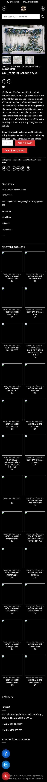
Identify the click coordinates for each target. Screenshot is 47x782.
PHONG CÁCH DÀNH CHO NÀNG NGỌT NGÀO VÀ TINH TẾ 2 (12, 463)
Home (5, 67)
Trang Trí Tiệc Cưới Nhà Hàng (25, 67)
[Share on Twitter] (14, 168)
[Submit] (42, 16)
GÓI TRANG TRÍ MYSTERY (35, 425)
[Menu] (4, 8)
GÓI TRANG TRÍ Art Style (35, 313)
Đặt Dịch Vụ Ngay (15, 150)
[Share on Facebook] (9, 168)
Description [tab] (8, 184)
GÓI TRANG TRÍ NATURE (35, 573)
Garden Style (8, 69)
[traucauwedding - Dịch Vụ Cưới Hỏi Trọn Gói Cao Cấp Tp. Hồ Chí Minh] (23, 8)
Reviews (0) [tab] (7, 195)
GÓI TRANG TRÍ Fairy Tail (35, 389)
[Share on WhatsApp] (4, 168)
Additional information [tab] (14, 190)
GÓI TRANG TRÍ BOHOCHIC (12, 389)
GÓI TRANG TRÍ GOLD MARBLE (12, 609)
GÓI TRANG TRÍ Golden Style (12, 277)
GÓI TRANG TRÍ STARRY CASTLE (35, 501)
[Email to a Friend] (18, 168)
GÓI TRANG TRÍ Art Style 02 (35, 461)
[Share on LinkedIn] (28, 168)
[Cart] (43, 8)
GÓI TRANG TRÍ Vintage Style (12, 645)
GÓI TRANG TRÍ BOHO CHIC (12, 313)
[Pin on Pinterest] (23, 168)
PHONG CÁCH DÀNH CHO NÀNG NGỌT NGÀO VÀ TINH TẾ (35, 351)
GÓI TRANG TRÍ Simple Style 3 (12, 537)
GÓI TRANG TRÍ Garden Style (35, 681)
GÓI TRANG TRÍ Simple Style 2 (12, 681)
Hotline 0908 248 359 (12, 724)
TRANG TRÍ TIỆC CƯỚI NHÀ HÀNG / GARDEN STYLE (35, 538)
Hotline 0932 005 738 (12, 730)
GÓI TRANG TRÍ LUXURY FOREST (35, 609)
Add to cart (25, 143)
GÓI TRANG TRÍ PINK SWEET (12, 573)
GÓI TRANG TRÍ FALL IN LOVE (12, 349)
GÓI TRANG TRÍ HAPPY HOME (35, 277)
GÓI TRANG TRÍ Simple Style (35, 645)
